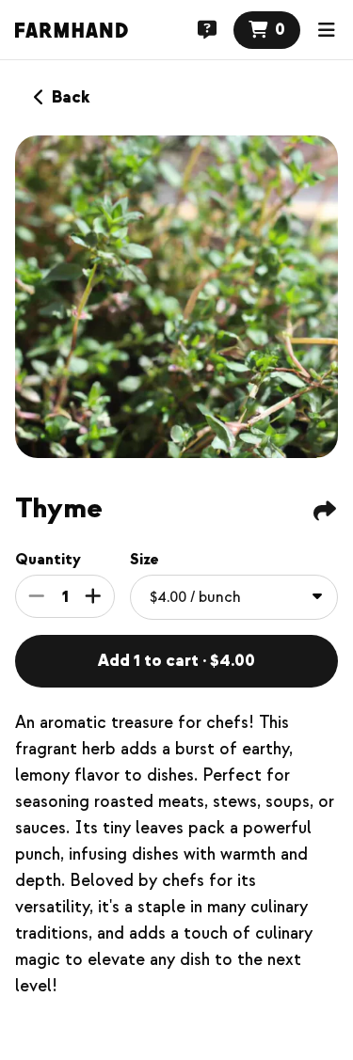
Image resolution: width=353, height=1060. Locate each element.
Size (144, 559)
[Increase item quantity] (93, 596)
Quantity (48, 559)
